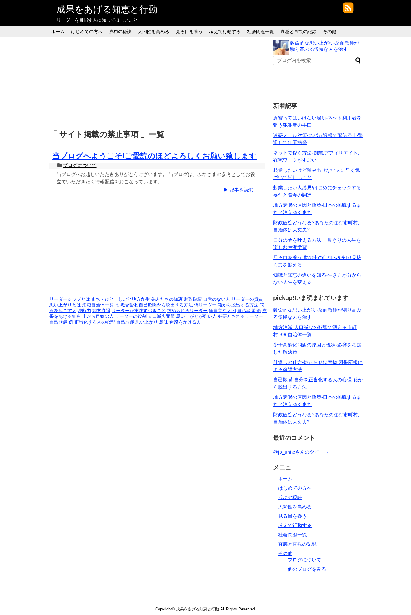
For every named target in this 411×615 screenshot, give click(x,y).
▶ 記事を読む (239, 189)
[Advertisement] (158, 82)
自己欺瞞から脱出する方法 (166, 305)
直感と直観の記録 (298, 31)
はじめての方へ (87, 31)
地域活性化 (126, 305)
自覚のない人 (216, 299)
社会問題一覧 (260, 31)
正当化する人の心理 (94, 322)
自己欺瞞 (125, 322)
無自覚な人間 (222, 310)
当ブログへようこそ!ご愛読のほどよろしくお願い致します (154, 155)
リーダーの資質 (247, 299)
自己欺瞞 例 (61, 322)
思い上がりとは (65, 305)
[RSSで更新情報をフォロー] (348, 10)
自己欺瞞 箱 (249, 310)
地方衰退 (101, 310)
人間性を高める (153, 31)
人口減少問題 (161, 316)
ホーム (58, 31)
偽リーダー (205, 305)
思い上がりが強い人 (196, 316)
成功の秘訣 (120, 31)
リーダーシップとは (69, 299)
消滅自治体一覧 (98, 305)
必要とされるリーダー (240, 316)
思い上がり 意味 (151, 322)
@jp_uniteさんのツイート (301, 452)
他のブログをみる (307, 569)
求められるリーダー (187, 310)
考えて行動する (225, 31)
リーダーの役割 (131, 316)
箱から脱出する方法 (238, 305)
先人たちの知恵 (167, 299)
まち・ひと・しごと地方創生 (120, 299)
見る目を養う (189, 31)
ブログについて (80, 165)
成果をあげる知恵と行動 (107, 9)
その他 (329, 31)
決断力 (84, 310)
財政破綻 (193, 299)
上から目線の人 (98, 316)
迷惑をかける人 (185, 322)
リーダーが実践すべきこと (139, 310)
